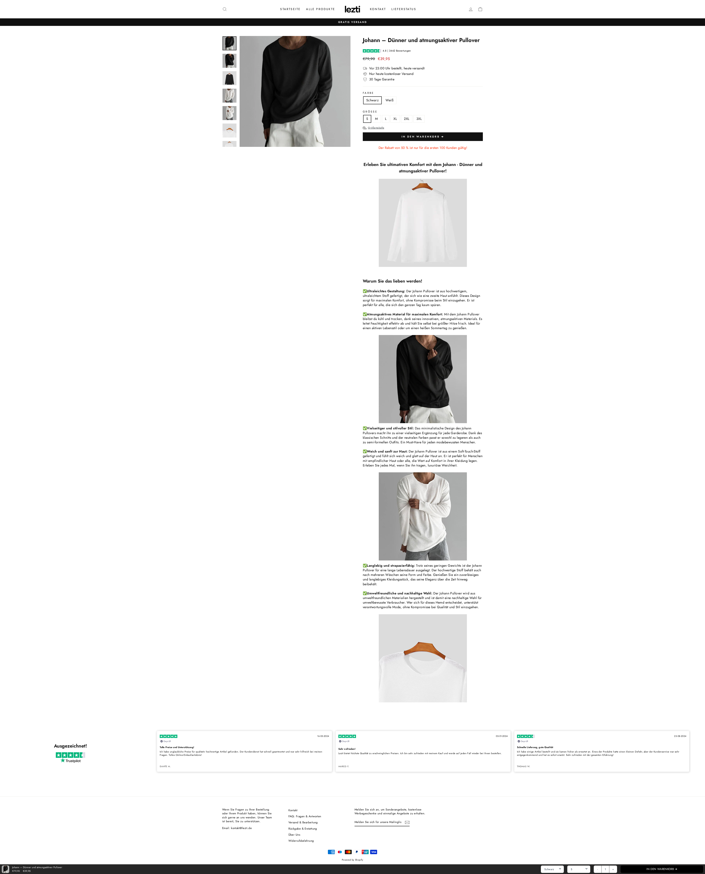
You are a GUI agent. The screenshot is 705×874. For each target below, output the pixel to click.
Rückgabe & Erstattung (302, 829)
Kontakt (378, 9)
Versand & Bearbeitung (303, 822)
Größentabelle (376, 128)
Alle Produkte (320, 9)
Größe (370, 111)
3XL (419, 118)
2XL (406, 118)
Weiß (389, 100)
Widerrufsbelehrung (301, 841)
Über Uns (294, 835)
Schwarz (372, 100)
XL (395, 118)
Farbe (368, 93)
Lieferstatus (403, 9)
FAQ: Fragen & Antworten (304, 816)
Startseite (290, 9)
